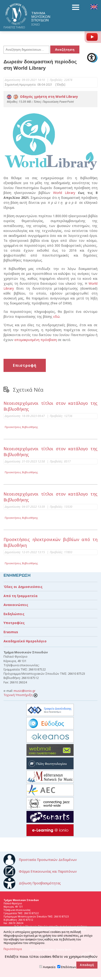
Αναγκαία (49, 967)
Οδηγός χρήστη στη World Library (48, 96)
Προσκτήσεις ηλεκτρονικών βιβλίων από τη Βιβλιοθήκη (50, 542)
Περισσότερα (13, 949)
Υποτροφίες (14, 623)
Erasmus (11, 632)
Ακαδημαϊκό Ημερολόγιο (25, 641)
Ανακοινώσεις (16, 604)
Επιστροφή (24, 365)
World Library (64, 192)
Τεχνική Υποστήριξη (18, 695)
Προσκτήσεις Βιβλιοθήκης (21, 427)
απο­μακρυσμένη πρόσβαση (35, 339)
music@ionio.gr (24, 691)
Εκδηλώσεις (14, 614)
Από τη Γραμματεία (21, 596)
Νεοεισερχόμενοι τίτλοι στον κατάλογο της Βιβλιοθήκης (50, 406)
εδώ (56, 316)
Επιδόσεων (68, 967)
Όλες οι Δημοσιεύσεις (23, 586)
